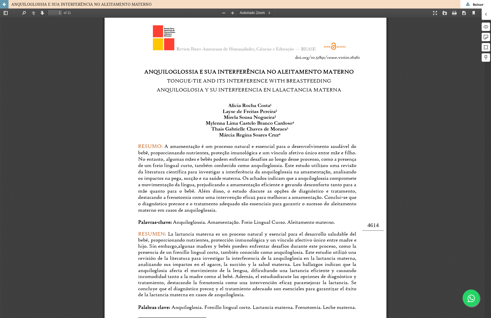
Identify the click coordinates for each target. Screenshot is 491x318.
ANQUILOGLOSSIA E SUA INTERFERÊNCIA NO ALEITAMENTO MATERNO (81, 4)
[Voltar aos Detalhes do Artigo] (4, 4)
